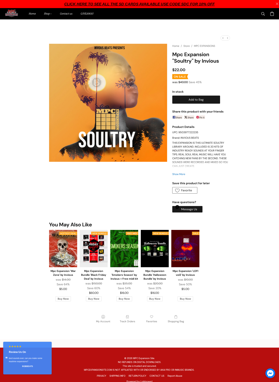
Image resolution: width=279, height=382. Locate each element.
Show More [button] (178, 174)
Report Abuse (175, 375)
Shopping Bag (176, 321)
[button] (11, 14)
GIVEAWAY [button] (87, 13)
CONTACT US (157, 375)
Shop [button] (47, 13)
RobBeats (27, 366)
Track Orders (127, 321)
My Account (103, 321)
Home (175, 46)
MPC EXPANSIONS (204, 46)
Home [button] (32, 13)
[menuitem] (223, 38)
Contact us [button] (66, 13)
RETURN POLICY (137, 375)
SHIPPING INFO (117, 375)
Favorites (151, 321)
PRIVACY (101, 375)
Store (186, 46)
